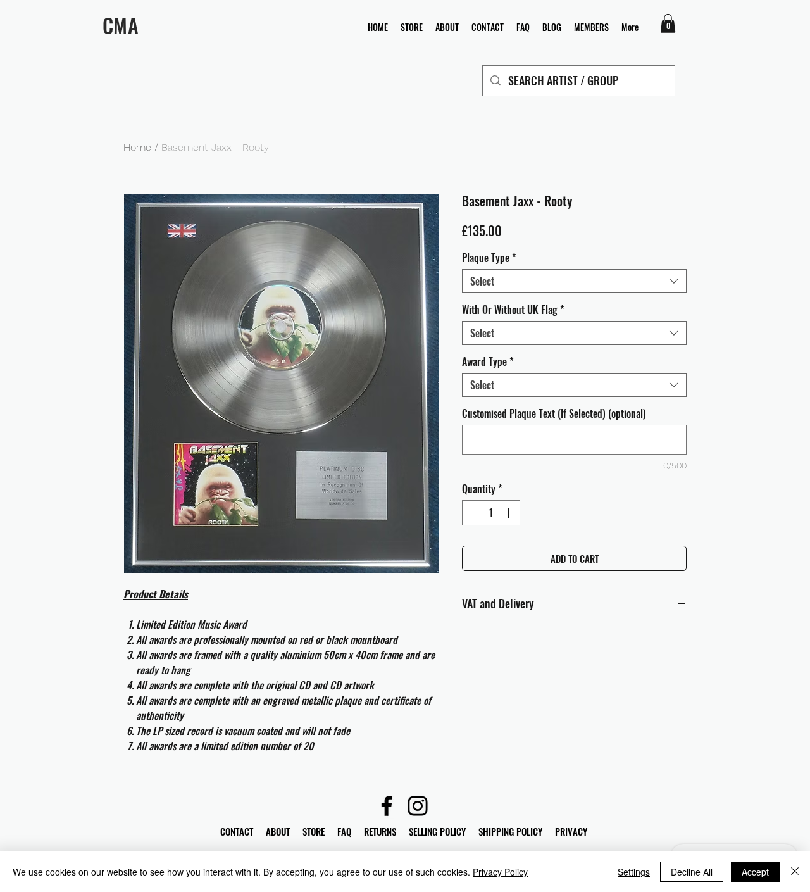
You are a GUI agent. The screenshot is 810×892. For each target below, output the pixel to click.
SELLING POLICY (437, 831)
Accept (755, 871)
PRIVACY (571, 831)
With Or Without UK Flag (513, 309)
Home (137, 147)
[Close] (794, 872)
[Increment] (509, 513)
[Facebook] (386, 806)
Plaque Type (489, 257)
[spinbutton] (491, 513)
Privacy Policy (500, 871)
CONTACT (238, 831)
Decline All (692, 871)
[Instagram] (417, 806)
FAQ (350, 831)
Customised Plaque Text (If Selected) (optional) (554, 413)
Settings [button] (634, 871)
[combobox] (574, 281)
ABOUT (278, 831)
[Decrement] (473, 513)
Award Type (488, 361)
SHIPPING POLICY (510, 831)
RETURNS (380, 831)
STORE (314, 831)
